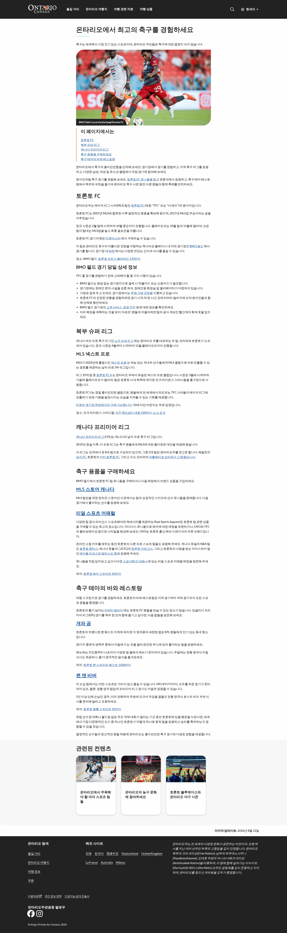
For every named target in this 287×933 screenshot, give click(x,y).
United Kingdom (151, 853)
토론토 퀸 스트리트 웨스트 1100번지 (107, 665)
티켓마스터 (113, 238)
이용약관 (33, 896)
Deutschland (130, 853)
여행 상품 (146, 9)
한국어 (250, 9)
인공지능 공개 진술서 (77, 896)
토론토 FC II (104, 375)
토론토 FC (87, 140)
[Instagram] (39, 915)
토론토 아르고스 (142, 548)
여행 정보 (34, 871)
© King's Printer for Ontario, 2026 (47, 924)
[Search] (232, 9)
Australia (107, 862)
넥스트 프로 (119, 362)
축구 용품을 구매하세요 (96, 154)
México (120, 862)
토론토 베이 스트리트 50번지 (102, 574)
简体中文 (113, 853)
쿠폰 (31, 880)
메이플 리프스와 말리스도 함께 (100, 553)
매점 (112, 251)
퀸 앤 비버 (86, 675)
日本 (89, 853)
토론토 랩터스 (89, 548)
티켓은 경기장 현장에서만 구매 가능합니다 (104, 405)
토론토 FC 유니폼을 (140, 179)
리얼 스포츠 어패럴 (95, 513)
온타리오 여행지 (96, 9)
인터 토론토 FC (109, 457)
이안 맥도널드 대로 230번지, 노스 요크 (140, 412)
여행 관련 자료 (123, 9)
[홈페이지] (42, 9)
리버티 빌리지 (113, 610)
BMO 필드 (196, 246)
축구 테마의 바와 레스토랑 (98, 159)
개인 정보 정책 (53, 896)
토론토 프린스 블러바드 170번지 (119, 259)
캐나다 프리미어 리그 (95, 149)
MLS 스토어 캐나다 (95, 489)
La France (92, 862)
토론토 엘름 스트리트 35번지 (102, 709)
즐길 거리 (72, 9)
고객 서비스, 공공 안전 (121, 307)
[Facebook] (31, 915)
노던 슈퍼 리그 (123, 341)
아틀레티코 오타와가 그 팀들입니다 (172, 457)
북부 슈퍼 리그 (90, 145)
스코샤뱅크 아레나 (135, 561)
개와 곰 (83, 623)
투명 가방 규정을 (142, 293)
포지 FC (81, 457)
